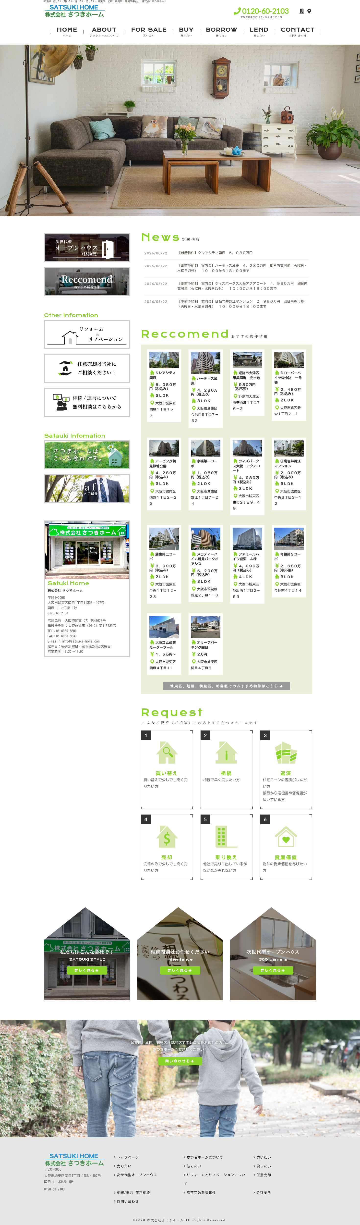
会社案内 (263, 1192)
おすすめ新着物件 (201, 1192)
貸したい (263, 1166)
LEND (259, 32)
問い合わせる (177, 1061)
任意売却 (263, 1175)
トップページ (128, 1157)
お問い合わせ (128, 1201)
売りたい (124, 1166)
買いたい (263, 1157)
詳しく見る (84, 970)
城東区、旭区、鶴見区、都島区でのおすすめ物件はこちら (224, 686)
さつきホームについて (205, 1157)
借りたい (194, 1166)
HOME (67, 32)
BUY (186, 32)
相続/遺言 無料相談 (133, 1192)
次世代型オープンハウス (137, 1175)
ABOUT (104, 32)
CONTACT (298, 32)
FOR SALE (149, 32)
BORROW (222, 32)
